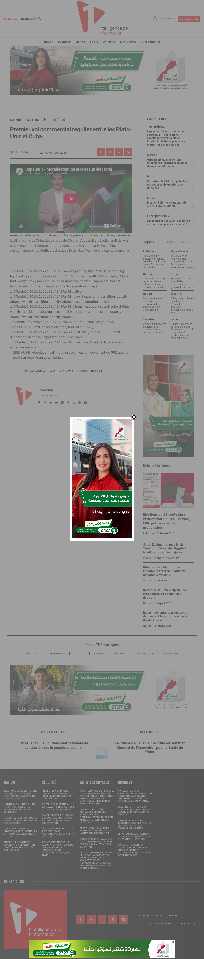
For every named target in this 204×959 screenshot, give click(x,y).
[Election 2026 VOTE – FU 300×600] (102, 537)
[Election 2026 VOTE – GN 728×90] (102, 957)
